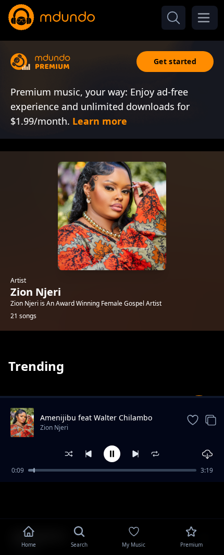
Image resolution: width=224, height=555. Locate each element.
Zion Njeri (54, 427)
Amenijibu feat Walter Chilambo (96, 418)
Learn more (99, 121)
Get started (175, 61)
